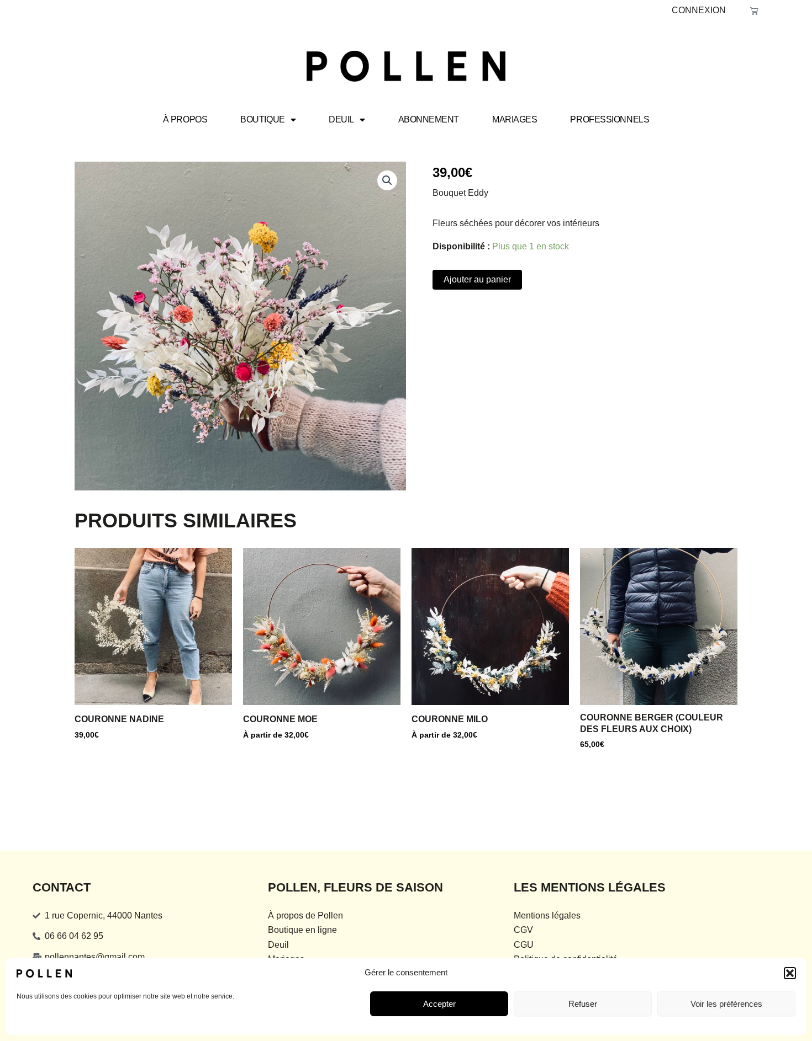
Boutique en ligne (302, 930)
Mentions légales (547, 915)
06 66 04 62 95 (74, 936)
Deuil (341, 119)
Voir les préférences (726, 1003)
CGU (524, 944)
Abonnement (429, 119)
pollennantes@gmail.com (95, 957)
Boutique (262, 119)
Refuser (582, 1003)
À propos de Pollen (305, 915)
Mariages (514, 119)
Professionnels (609, 119)
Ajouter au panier (477, 279)
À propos (185, 119)
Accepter (439, 1003)
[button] (789, 973)
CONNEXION (699, 10)
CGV (523, 930)
